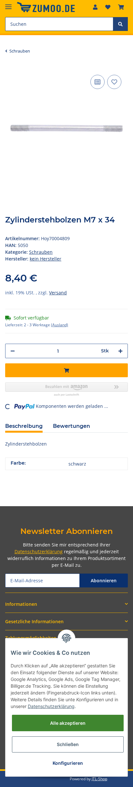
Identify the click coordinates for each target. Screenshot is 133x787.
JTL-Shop (99, 779)
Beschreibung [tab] (24, 426)
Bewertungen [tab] (71, 426)
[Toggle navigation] (8, 4)
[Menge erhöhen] (120, 351)
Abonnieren (104, 580)
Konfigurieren (68, 763)
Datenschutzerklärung (39, 551)
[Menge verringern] (12, 351)
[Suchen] (120, 24)
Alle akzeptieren (68, 723)
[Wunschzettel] (107, 7)
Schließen (68, 744)
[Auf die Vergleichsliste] (97, 82)
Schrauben (41, 252)
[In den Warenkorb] (66, 370)
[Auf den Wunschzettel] (114, 82)
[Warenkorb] (121, 7)
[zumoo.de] (46, 7)
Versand (58, 293)
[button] (95, 7)
